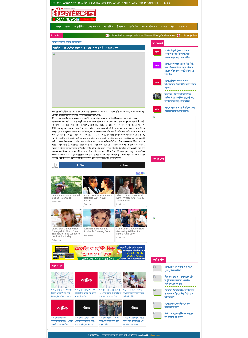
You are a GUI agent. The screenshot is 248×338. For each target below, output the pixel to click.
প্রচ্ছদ (58, 26)
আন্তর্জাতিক (79, 26)
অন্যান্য (182, 26)
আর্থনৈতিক (133, 26)
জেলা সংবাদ (93, 26)
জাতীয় (68, 26)
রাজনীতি (108, 26)
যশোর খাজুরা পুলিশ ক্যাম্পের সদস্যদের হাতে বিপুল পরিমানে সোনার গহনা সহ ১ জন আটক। (178, 54)
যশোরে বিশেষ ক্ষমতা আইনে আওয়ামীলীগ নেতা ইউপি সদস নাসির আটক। (180, 84)
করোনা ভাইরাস (149, 26)
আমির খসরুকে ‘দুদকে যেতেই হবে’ (67, 42)
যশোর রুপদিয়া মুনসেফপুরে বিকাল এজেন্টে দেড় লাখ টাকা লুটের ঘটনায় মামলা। (138, 35)
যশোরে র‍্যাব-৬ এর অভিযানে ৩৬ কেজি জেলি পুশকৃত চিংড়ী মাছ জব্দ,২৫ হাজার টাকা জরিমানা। (110, 295)
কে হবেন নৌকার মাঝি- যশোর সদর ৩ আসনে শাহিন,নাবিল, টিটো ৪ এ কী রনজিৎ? (179, 294)
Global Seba (155, 335)
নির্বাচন (120, 26)
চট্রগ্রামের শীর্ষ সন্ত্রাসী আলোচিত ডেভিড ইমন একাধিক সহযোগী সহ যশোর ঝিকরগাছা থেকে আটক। (179, 98)
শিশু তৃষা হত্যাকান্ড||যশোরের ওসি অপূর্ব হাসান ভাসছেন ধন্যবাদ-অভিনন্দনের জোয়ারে (179, 280)
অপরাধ (164, 26)
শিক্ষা (173, 26)
